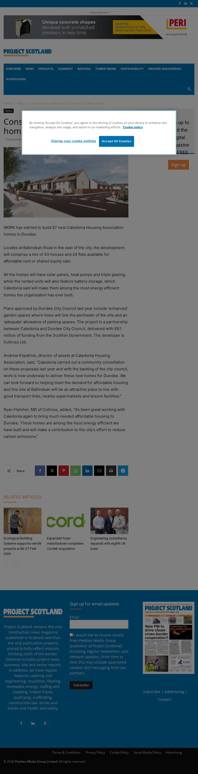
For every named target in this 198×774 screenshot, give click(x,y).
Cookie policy (133, 127)
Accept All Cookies (116, 141)
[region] (99, 132)
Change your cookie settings (73, 141)
